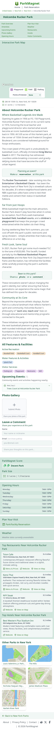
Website (26, 568)
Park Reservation (31, 7)
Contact (33, 722)
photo (22, 276)
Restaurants (32, 30)
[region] (27, 66)
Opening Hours (8, 36)
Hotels (30, 33)
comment (38, 276)
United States (7, 11)
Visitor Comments (35, 36)
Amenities (5, 27)
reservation (25, 174)
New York (18, 11)
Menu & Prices (12, 568)
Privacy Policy (19, 722)
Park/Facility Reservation (18, 524)
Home (17, 7)
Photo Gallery (7, 33)
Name (4, 429)
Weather (31, 27)
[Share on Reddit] (41, 722)
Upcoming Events (8, 30)
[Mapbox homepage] (7, 84)
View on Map (39, 568)
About (6, 722)
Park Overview (7, 23)
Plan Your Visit (33, 23)
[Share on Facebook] (49, 722)
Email (12, 438)
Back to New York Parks (17, 715)
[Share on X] (45, 722)
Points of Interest (19, 95)
